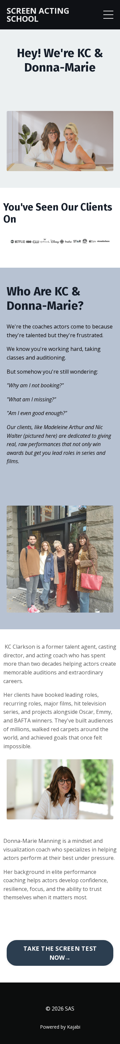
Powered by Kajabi (60, 1027)
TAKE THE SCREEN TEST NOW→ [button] (60, 952)
